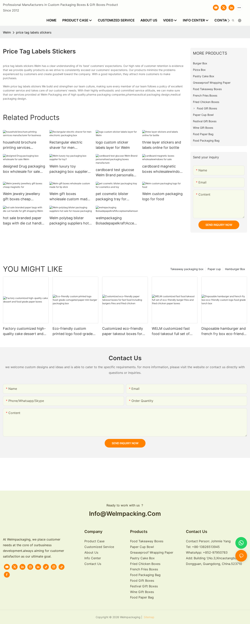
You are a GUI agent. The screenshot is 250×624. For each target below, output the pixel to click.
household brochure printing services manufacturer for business (19, 145)
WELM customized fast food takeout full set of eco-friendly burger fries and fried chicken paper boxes (172, 331)
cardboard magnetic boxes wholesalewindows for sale (163, 169)
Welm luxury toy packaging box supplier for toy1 (68, 169)
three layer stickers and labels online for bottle (161, 145)
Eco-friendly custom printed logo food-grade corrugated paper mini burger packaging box (73, 331)
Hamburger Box (235, 269)
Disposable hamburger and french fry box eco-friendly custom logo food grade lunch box (223, 331)
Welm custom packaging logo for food (162, 196)
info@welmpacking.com (125, 513)
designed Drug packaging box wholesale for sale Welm (24, 169)
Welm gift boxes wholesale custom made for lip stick (69, 197)
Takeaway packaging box (187, 269)
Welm (7, 32)
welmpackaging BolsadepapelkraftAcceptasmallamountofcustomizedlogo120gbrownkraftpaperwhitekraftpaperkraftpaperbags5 (117, 221)
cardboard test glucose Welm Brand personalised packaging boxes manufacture (117, 173)
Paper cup (214, 269)
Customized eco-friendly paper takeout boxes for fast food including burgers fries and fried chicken (124, 331)
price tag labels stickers (33, 32)
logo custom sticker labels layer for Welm (113, 145)
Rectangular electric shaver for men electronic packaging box (70, 145)
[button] (229, 20)
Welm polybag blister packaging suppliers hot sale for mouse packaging (70, 221)
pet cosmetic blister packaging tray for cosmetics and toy (112, 197)
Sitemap (148, 617)
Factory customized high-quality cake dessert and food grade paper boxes (24, 331)
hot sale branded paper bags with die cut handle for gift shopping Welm (23, 221)
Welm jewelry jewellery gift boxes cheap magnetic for (21, 197)
